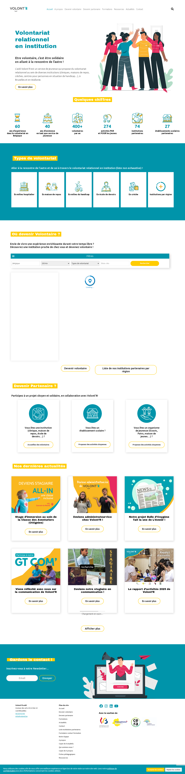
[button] (172, 9)
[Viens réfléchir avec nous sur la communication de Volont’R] (35, 566)
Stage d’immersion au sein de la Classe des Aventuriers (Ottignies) (36, 519)
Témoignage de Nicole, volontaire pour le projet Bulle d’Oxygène (149, 654)
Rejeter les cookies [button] (173, 769)
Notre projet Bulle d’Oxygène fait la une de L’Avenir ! (149, 518)
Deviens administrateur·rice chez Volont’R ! (92, 518)
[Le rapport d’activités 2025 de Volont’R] (149, 566)
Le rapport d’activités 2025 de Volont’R (149, 590)
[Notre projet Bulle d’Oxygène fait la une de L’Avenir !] (149, 494)
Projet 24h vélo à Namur (92, 661)
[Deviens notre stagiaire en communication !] (92, 566)
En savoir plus (38, 531)
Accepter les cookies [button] (155, 769)
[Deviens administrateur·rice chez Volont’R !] (92, 494)
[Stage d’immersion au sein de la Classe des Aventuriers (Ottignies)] (35, 494)
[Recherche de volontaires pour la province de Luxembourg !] (35, 639)
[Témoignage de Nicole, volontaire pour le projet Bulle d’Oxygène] (149, 634)
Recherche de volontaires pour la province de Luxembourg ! (35, 663)
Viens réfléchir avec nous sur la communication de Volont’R (36, 590)
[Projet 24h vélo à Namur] (92, 639)
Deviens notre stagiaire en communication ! (92, 590)
